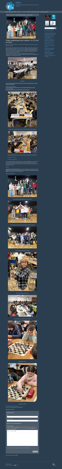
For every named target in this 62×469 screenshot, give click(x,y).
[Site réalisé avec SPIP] (54, 464)
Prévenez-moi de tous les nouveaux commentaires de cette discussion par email (19, 447)
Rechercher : (46, 26)
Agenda (38, 11)
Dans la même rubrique (49, 30)
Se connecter (12, 465)
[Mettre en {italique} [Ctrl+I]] (9, 431)
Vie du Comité (23, 11)
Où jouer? (18, 11)
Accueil (7, 11)
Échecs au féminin (47, 51)
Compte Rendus (33, 11)
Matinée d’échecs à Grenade (49, 43)
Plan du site (8, 465)
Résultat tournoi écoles (12, 157)
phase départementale (20, 48)
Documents (28, 11)
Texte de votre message (10, 425)
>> (55, 28)
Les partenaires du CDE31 (44, 11)
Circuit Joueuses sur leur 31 (49, 42)
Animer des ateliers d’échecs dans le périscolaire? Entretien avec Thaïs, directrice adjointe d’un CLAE (50, 34)
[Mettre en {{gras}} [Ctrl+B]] (8, 431)
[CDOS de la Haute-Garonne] (47, 23)
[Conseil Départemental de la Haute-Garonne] (53, 17)
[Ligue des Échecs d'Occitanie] (48, 17)
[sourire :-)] (15, 431)
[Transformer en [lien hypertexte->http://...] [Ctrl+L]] (11, 431)
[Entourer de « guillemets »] (14, 431)
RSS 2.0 (17, 465)
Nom (7, 415)
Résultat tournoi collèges (12, 159)
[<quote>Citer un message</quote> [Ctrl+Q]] (12, 431)
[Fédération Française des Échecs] (53, 23)
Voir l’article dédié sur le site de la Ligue (12, 406)
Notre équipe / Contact (12, 11)
